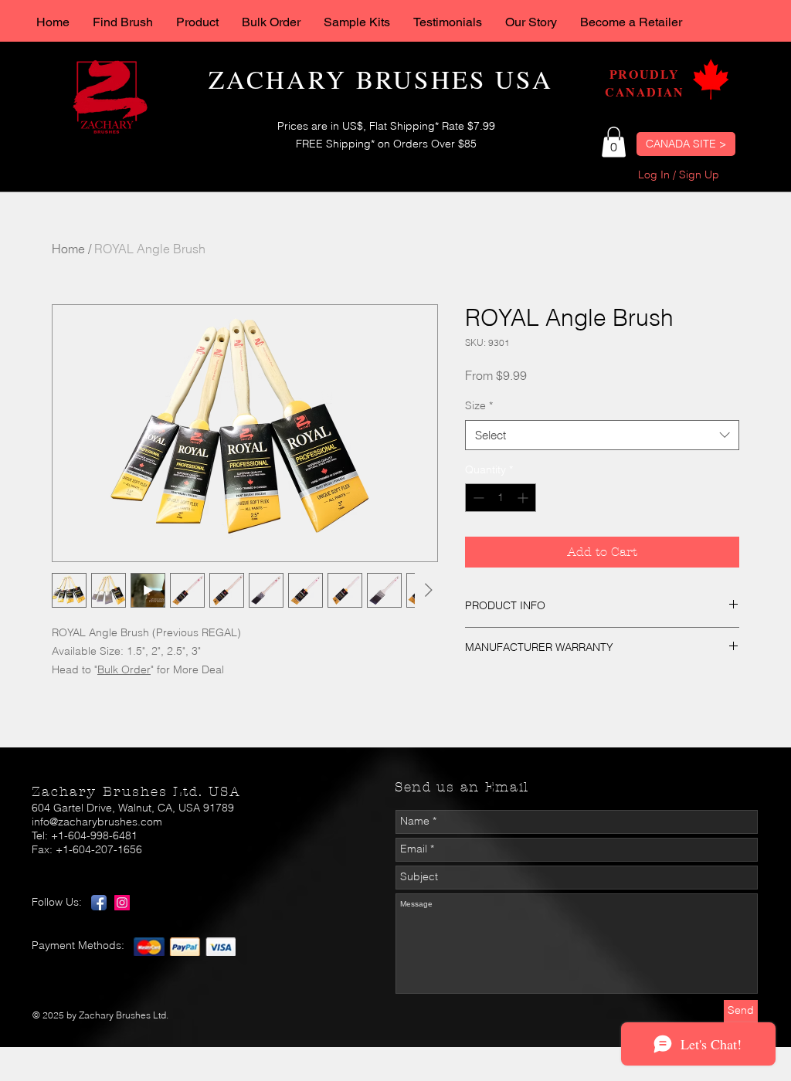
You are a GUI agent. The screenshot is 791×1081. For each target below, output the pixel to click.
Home (68, 248)
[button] (613, 142)
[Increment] (524, 497)
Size (479, 405)
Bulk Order (124, 669)
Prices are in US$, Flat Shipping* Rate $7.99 (386, 126)
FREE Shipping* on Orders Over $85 (386, 144)
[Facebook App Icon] (99, 902)
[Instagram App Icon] (122, 902)
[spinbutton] (500, 497)
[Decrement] (477, 497)
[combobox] (602, 435)
